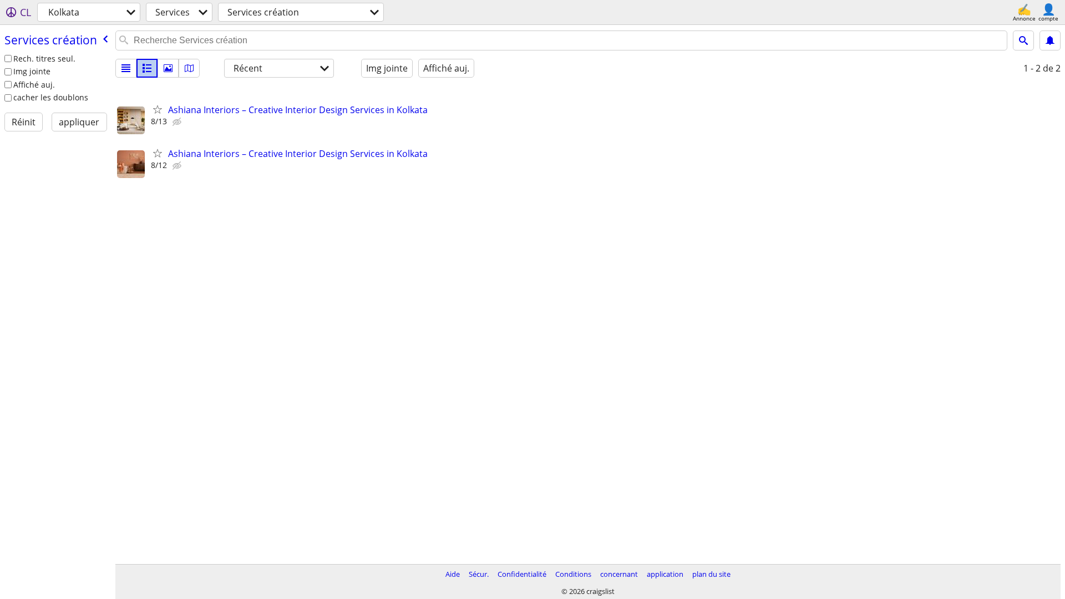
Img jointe (31, 71)
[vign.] (147, 68)
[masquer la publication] (178, 122)
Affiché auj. (34, 84)
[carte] (189, 68)
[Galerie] (168, 68)
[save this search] (1050, 40)
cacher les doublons (50, 97)
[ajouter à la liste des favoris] (157, 109)
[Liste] (125, 68)
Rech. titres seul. (44, 58)
